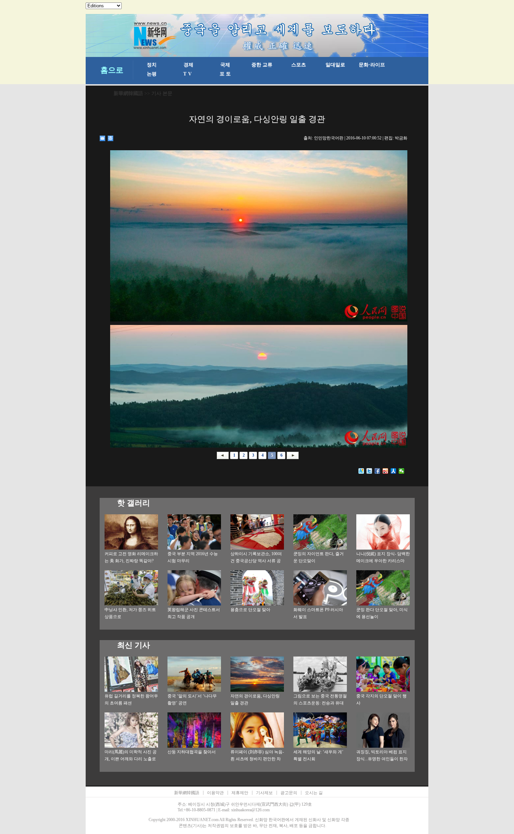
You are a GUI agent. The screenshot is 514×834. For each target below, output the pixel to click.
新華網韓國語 (128, 93)
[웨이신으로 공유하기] (402, 471)
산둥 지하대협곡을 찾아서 (191, 751)
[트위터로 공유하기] (369, 471)
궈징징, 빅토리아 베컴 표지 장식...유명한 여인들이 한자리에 (382, 758)
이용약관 (215, 792)
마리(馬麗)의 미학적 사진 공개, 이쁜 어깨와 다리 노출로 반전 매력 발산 (131, 758)
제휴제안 (239, 792)
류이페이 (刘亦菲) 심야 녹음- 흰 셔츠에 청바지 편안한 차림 (257, 758)
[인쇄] (111, 138)
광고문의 (288, 792)
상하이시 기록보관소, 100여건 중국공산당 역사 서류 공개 (256, 560)
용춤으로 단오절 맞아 (250, 609)
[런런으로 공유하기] (394, 471)
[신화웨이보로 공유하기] (361, 471)
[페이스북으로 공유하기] (377, 471)
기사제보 (264, 792)
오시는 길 (314, 792)
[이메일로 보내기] (103, 138)
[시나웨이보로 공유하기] (385, 471)
